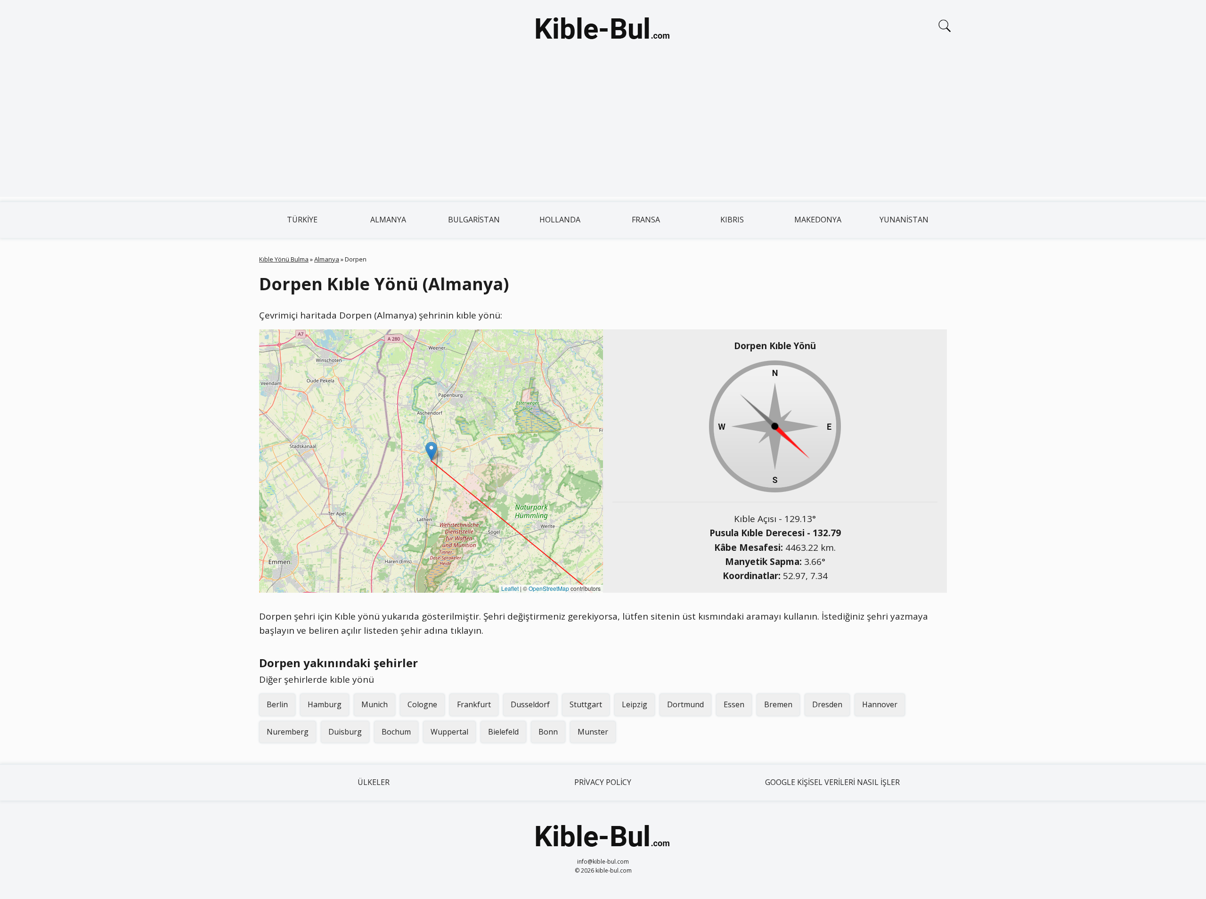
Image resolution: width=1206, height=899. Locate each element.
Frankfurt (474, 704)
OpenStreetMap (549, 588)
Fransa (646, 219)
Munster (593, 732)
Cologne (422, 704)
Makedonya (817, 219)
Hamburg (325, 704)
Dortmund (685, 704)
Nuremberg (288, 732)
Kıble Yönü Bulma (284, 259)
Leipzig (634, 704)
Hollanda (559, 219)
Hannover (879, 704)
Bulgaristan (474, 219)
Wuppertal (449, 732)
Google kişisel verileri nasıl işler (832, 782)
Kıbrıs (732, 219)
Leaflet (510, 588)
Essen (734, 704)
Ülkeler (374, 782)
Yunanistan (904, 219)
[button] (431, 451)
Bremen (778, 704)
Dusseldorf (530, 704)
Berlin (277, 704)
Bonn (548, 732)
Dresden (827, 704)
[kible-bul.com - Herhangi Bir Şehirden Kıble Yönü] (603, 30)
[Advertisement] (603, 131)
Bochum (396, 732)
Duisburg (345, 732)
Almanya (388, 219)
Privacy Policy (602, 782)
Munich (374, 704)
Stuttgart (586, 704)
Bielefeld (503, 732)
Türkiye (302, 219)
